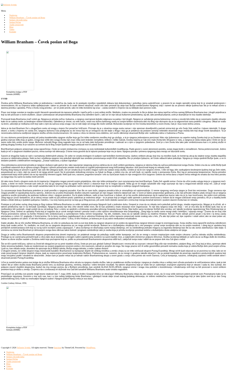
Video (8, 366)
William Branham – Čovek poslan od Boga (24, 354)
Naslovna (10, 352)
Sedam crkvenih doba (15, 357)
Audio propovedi (16, 25)
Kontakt (12, 32)
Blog (8, 364)
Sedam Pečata (12, 359)
